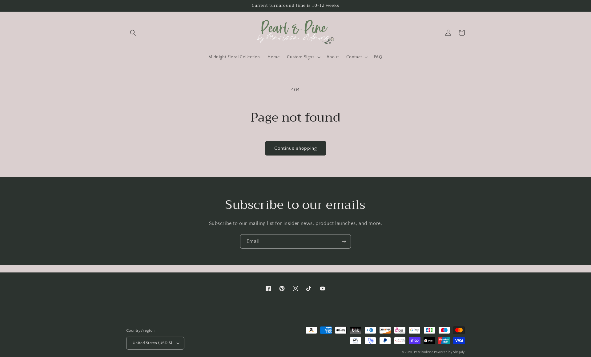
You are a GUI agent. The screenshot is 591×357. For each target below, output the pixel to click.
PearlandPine (424, 352)
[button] (133, 32)
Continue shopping (295, 148)
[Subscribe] (344, 241)
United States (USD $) (152, 343)
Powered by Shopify (449, 352)
